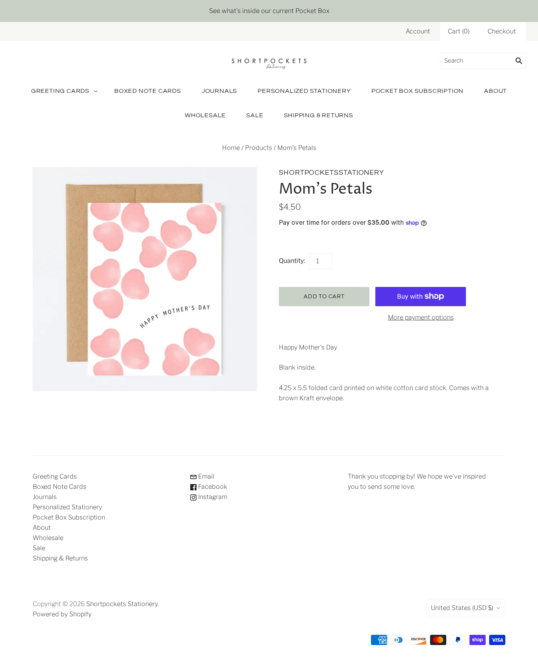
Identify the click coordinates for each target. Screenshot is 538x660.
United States (462, 608)
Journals (219, 91)
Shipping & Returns (318, 115)
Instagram (212, 497)
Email (205, 476)
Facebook (212, 486)
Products (258, 148)
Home (231, 148)
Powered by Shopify (62, 614)
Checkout (502, 31)
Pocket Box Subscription (417, 91)
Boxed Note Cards (147, 91)
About (495, 91)
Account (418, 31)
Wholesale (205, 115)
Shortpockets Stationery (122, 604)
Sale (254, 115)
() (458, 31)
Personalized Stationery (304, 91)
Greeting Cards (60, 91)
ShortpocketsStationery (331, 172)
